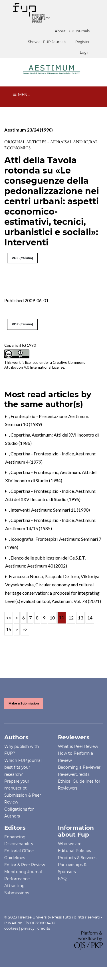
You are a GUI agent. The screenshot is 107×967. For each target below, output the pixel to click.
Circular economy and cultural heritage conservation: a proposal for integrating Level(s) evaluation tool (52, 593)
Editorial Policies (74, 850)
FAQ (62, 878)
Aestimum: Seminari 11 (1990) (60, 509)
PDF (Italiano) (22, 258)
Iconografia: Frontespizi (34, 539)
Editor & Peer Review (24, 865)
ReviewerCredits (74, 774)
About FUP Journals (72, 31)
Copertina (21, 434)
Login (85, 52)
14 (89, 617)
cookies (11, 928)
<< (8, 617)
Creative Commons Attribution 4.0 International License (44, 365)
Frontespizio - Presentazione (39, 416)
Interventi (21, 509)
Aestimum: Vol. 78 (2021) (76, 601)
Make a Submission (24, 703)
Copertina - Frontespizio (35, 472)
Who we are (69, 843)
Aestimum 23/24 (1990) (28, 129)
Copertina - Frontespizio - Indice (43, 453)
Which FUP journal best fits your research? (23, 767)
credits (43, 928)
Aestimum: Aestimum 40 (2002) (36, 565)
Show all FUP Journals (47, 42)
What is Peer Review (78, 746)
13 (80, 617)
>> (24, 629)
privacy (28, 928)
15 (8, 629)
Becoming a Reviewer (79, 767)
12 (71, 617)
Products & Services (77, 857)
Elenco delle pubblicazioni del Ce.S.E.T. (48, 557)
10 (52, 617)
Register (82, 42)
